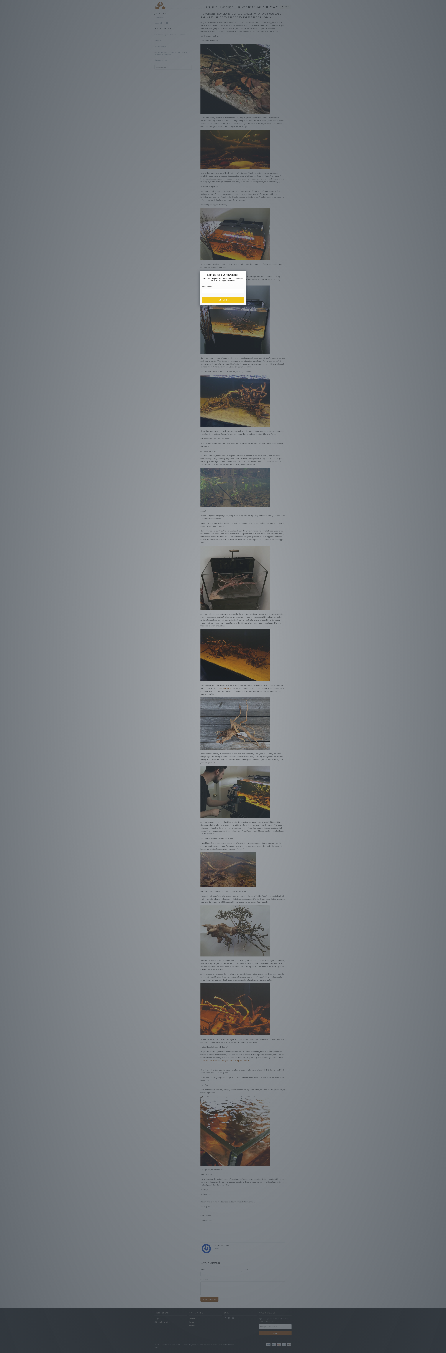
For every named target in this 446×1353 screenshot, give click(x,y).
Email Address (207, 286)
